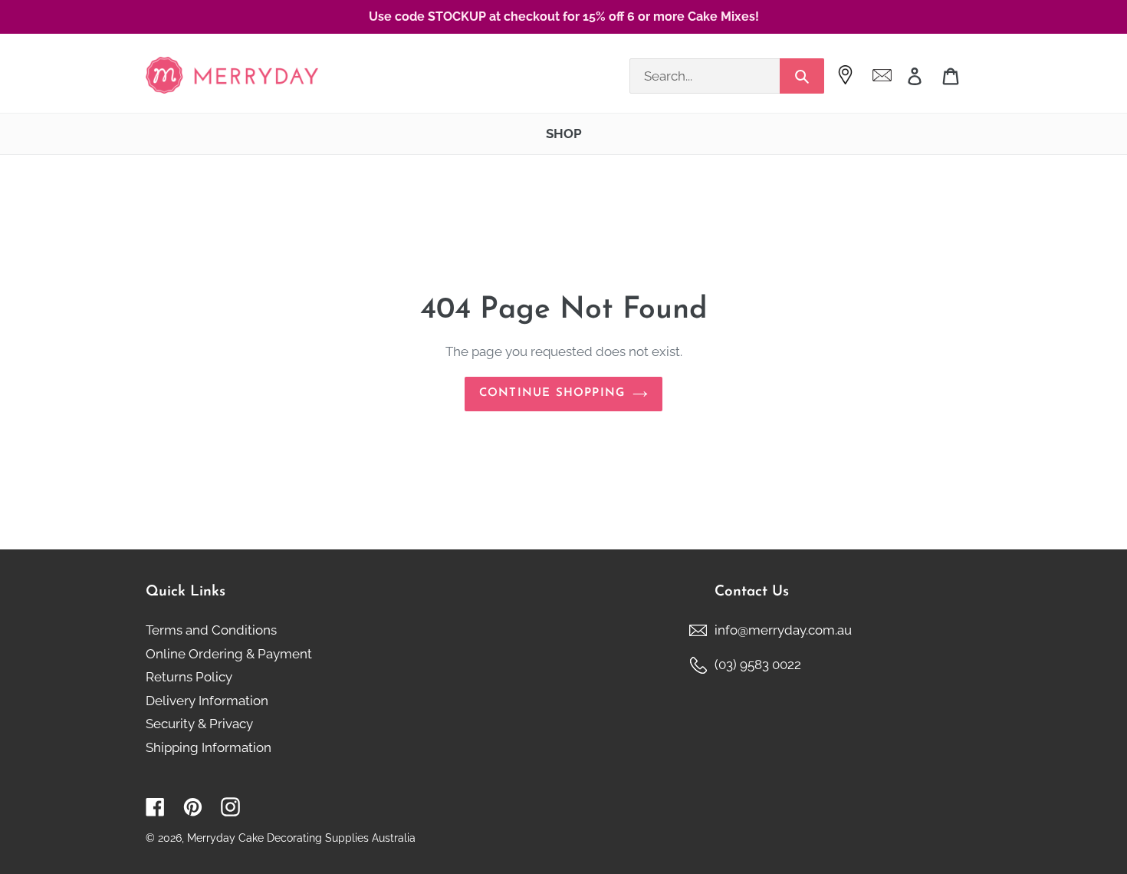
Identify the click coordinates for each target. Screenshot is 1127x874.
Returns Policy (189, 676)
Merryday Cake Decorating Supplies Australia (301, 838)
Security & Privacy (199, 723)
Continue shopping (552, 393)
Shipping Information (208, 747)
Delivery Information (207, 700)
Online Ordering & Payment (229, 653)
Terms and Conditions (211, 630)
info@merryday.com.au (783, 630)
